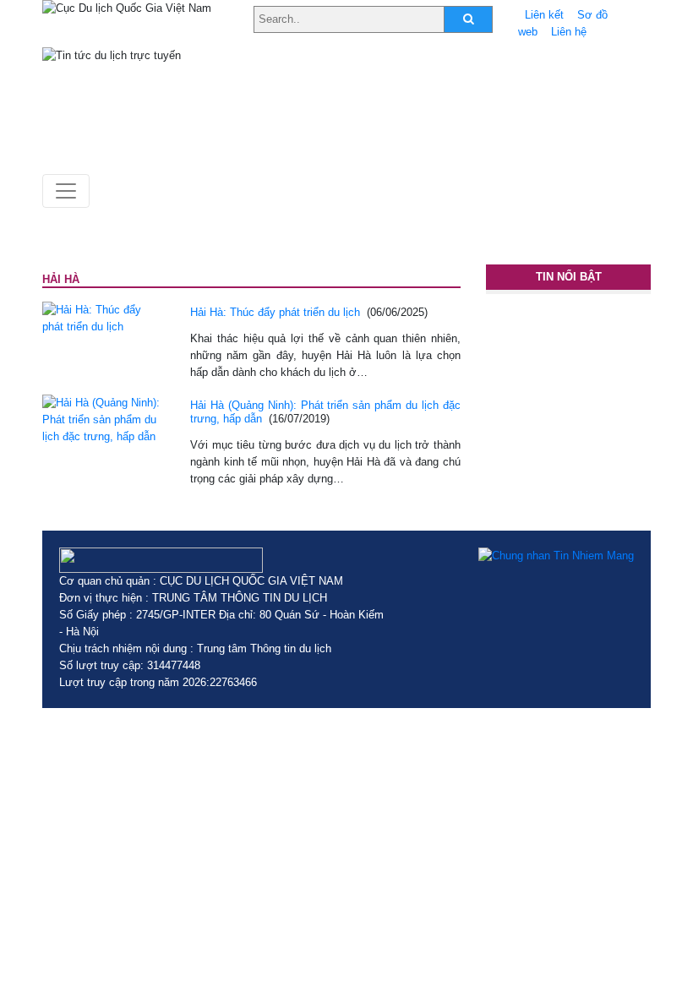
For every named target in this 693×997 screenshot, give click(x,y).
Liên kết (544, 14)
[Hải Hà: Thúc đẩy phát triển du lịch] (103, 317)
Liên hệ (569, 31)
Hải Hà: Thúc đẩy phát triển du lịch (275, 312)
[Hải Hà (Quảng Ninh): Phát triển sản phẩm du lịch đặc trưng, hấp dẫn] (103, 418)
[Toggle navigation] (66, 191)
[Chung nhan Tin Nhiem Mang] (556, 556)
